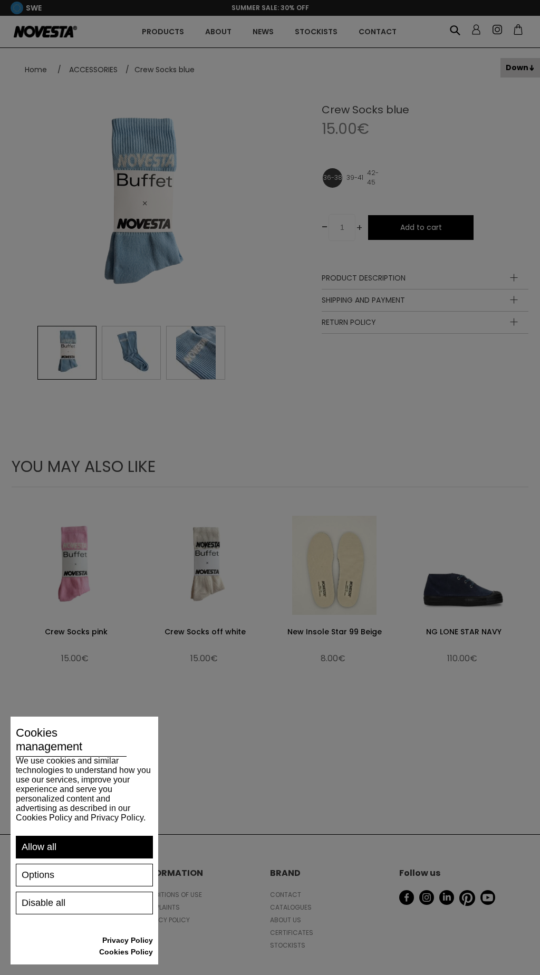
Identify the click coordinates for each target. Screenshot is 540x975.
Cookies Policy (126, 952)
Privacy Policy (127, 940)
